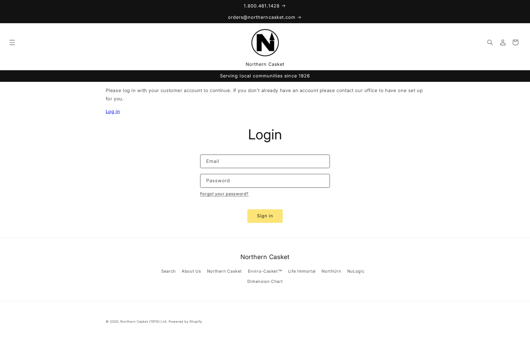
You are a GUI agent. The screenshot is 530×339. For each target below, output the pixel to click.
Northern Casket (224, 271)
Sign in (265, 215)
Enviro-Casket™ (265, 271)
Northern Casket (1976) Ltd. (143, 322)
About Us (191, 271)
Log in (113, 111)
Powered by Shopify (185, 322)
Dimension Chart (265, 281)
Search (168, 271)
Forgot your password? (224, 193)
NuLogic (355, 271)
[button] (12, 42)
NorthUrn (331, 271)
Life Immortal (302, 271)
